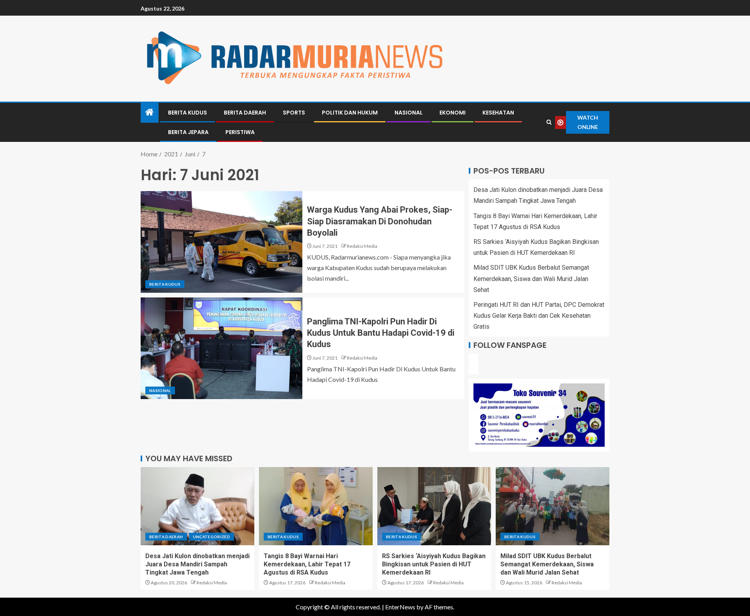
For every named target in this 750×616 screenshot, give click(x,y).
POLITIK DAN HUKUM (350, 112)
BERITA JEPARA (188, 132)
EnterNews (400, 607)
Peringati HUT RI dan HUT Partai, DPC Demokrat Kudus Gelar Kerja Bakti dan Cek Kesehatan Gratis (538, 315)
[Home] (149, 112)
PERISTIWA (240, 132)
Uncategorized (211, 536)
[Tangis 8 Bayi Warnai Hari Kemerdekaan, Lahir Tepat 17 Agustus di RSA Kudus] (316, 506)
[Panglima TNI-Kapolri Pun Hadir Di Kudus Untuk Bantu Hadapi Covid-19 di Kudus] (221, 348)
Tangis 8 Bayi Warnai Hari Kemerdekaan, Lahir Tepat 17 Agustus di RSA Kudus (307, 564)
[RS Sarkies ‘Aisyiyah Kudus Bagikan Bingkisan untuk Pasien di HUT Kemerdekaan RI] (434, 506)
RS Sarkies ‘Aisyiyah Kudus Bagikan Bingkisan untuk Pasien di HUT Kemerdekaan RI (434, 564)
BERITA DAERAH (245, 112)
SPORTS (294, 112)
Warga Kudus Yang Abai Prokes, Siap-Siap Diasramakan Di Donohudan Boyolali (379, 221)
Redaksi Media (362, 246)
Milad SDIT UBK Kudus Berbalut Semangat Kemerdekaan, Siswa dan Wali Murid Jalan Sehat (531, 278)
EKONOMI (452, 112)
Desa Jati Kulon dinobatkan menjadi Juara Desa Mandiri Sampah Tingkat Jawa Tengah (197, 564)
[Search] (549, 122)
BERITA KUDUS (187, 112)
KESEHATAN (498, 112)
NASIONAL (409, 112)
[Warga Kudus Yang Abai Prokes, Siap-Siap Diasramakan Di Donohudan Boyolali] (221, 242)
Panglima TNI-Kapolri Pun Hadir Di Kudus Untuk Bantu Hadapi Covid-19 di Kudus (380, 333)
